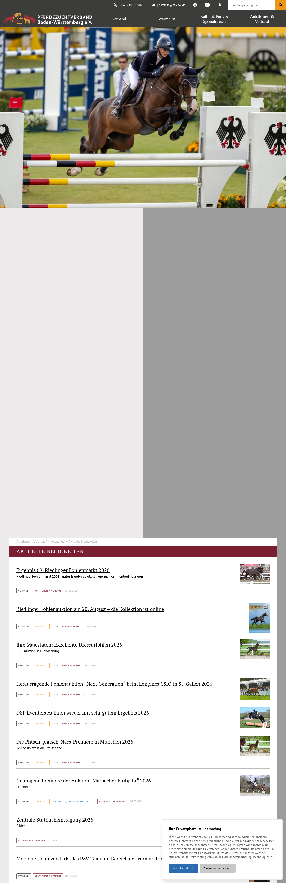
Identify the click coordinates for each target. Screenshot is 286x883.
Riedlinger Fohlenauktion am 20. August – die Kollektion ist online (90, 609)
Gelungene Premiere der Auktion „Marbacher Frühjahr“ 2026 (83, 780)
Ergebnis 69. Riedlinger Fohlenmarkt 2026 (63, 570)
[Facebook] (195, 5)
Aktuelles (57, 542)
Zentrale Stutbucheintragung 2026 (54, 819)
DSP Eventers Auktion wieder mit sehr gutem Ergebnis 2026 (82, 712)
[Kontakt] (220, 5)
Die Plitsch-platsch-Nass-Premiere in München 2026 (74, 741)
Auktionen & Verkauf (31, 542)
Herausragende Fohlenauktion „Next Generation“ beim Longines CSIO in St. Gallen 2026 (114, 683)
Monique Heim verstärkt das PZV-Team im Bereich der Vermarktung (91, 858)
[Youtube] (207, 5)
